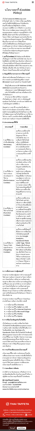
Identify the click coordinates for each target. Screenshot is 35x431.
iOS (26, 307)
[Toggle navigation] (33, 2)
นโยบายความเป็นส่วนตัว (20, 423)
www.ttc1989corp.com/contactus (16, 389)
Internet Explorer (24, 309)
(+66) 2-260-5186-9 (17, 414)
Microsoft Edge (23, 311)
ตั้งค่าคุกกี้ (12, 428)
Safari (19, 307)
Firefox (20, 314)
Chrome (20, 305)
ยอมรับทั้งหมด (21, 428)
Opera (19, 316)
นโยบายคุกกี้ (6, 425)
